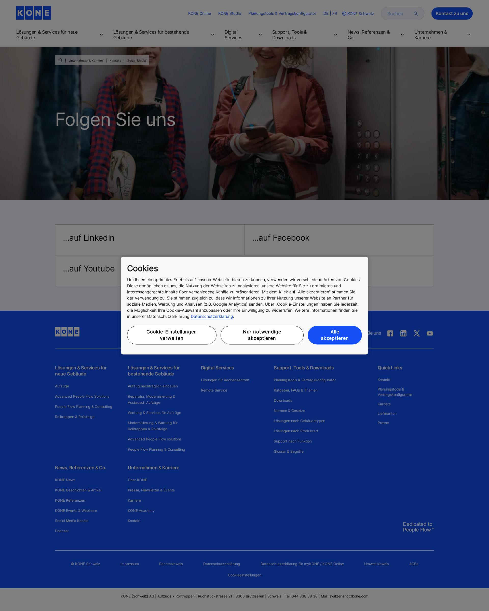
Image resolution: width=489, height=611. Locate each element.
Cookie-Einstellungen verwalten (171, 335)
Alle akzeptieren (335, 335)
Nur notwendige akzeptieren (262, 335)
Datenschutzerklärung (212, 316)
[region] (244, 305)
